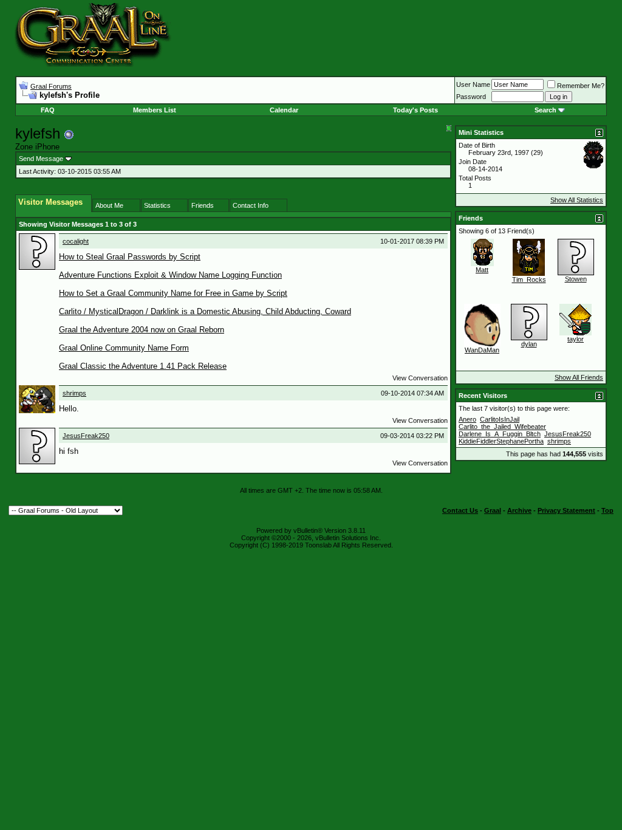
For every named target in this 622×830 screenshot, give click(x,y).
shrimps (74, 393)
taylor (575, 339)
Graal (492, 510)
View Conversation (420, 378)
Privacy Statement (566, 510)
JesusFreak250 (86, 435)
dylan (529, 344)
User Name (473, 84)
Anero (467, 419)
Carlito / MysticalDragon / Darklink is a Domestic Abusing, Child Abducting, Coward (205, 311)
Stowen (576, 279)
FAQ (48, 110)
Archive (519, 510)
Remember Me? (580, 85)
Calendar (284, 110)
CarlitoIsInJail (499, 419)
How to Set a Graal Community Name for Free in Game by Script (173, 293)
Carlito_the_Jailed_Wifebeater (502, 426)
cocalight (76, 241)
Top (607, 510)
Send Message (41, 158)
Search (545, 110)
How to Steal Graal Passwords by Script (129, 256)
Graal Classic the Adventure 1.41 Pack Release (143, 366)
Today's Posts (415, 110)
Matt (482, 269)
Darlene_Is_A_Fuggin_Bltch (500, 433)
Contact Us (460, 510)
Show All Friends (579, 377)
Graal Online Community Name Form (124, 347)
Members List (154, 110)
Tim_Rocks (529, 279)
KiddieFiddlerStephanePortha (501, 441)
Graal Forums (51, 86)
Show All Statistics (576, 200)
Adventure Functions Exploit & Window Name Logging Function (170, 275)
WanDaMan (482, 350)
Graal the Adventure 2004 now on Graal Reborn (141, 329)
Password (471, 96)
